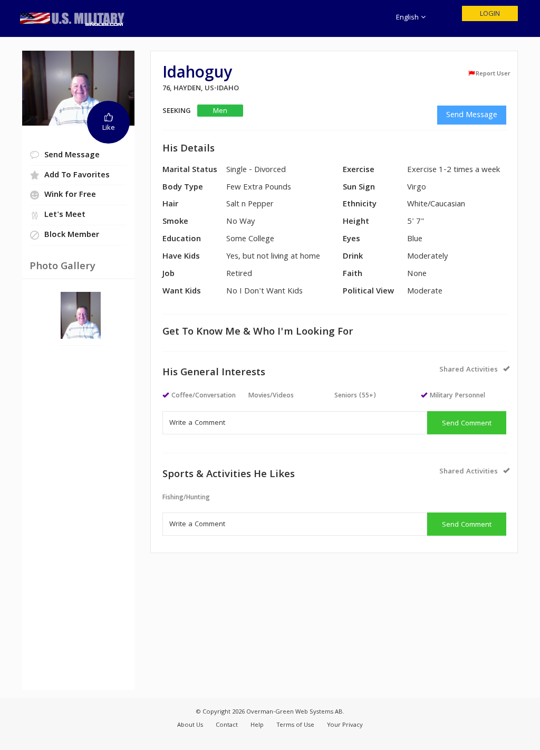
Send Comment (466, 424)
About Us (190, 725)
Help (257, 725)
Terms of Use (295, 725)
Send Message (471, 115)
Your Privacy (345, 725)
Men (220, 111)
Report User (493, 74)
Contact (227, 725)
